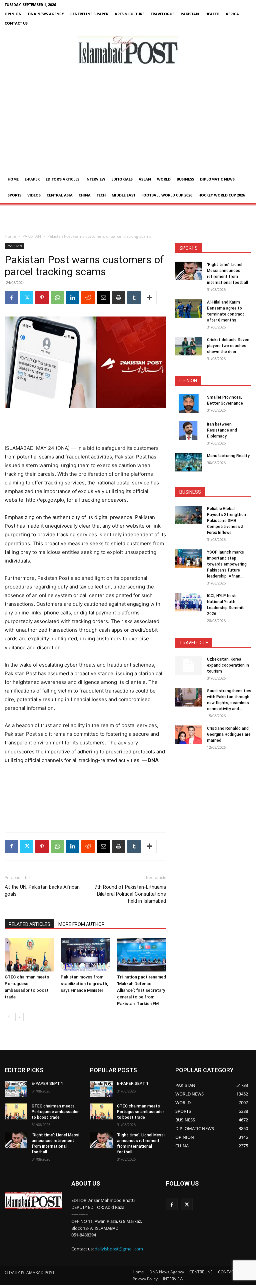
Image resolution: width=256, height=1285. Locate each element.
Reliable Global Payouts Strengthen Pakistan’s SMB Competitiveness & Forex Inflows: (226, 520)
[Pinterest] (42, 297)
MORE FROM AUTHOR (81, 924)
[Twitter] (26, 297)
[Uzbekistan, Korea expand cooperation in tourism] (188, 665)
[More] (150, 297)
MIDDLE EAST (123, 195)
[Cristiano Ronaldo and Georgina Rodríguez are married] (188, 734)
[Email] (103, 297)
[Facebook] (11, 297)
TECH (101, 195)
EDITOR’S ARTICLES (62, 179)
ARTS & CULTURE (129, 13)
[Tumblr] (134, 297)
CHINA (85, 195)
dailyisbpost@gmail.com (119, 1249)
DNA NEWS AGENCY (46, 13)
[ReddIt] (88, 297)
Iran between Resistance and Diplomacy (222, 430)
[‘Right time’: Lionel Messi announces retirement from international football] (188, 271)
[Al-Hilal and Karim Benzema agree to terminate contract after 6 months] (188, 308)
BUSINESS (185, 179)
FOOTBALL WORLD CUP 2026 (166, 195)
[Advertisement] (128, 121)
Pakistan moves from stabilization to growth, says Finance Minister (84, 983)
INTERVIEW (95, 179)
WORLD (164, 179)
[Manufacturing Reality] (188, 462)
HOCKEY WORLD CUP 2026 (221, 195)
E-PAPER (32, 179)
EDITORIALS (122, 179)
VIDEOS (34, 195)
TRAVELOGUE (162, 13)
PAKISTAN (190, 13)
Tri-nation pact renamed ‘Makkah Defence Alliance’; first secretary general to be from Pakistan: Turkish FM (141, 990)
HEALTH (212, 13)
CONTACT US (16, 23)
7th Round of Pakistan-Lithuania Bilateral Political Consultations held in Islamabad (130, 894)
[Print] (118, 297)
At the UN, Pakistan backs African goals (42, 890)
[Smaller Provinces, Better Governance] (188, 403)
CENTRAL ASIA (60, 195)
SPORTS (14, 195)
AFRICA (232, 13)
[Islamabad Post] (128, 50)
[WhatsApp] (57, 297)
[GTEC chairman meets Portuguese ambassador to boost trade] (29, 954)
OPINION (13, 13)
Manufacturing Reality (228, 455)
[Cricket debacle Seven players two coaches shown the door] (188, 346)
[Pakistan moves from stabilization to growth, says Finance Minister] (85, 954)
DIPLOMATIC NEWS (217, 179)
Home (13, 179)
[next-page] (19, 1017)
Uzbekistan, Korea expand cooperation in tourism (228, 665)
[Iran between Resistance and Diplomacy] (188, 430)
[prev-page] (9, 1017)
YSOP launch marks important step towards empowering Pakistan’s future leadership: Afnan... (227, 564)
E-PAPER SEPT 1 (47, 1083)
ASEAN (145, 179)
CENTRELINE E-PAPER (89, 13)
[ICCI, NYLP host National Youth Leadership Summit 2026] (188, 602)
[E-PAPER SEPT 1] (16, 1089)
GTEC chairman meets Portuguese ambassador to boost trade (55, 1112)
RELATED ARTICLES (29, 924)
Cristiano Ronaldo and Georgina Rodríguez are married (229, 734)
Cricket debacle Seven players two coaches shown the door (228, 345)
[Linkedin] (72, 297)
